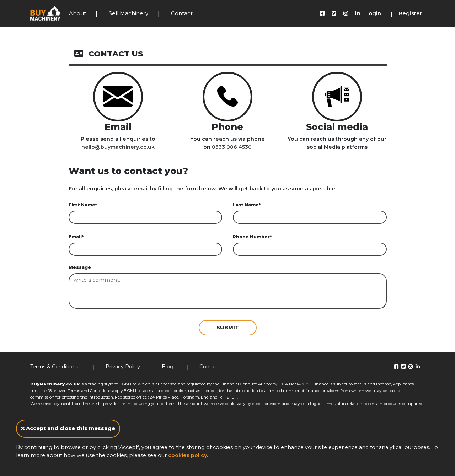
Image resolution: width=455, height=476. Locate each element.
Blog (167, 366)
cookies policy (187, 455)
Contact (182, 13)
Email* (76, 236)
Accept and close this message (70, 428)
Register (410, 13)
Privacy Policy (123, 366)
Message (80, 267)
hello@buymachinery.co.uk (118, 147)
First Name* (83, 204)
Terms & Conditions (54, 366)
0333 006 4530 (232, 147)
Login (373, 13)
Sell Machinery (128, 13)
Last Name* (247, 204)
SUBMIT (227, 327)
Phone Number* (252, 236)
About (77, 13)
